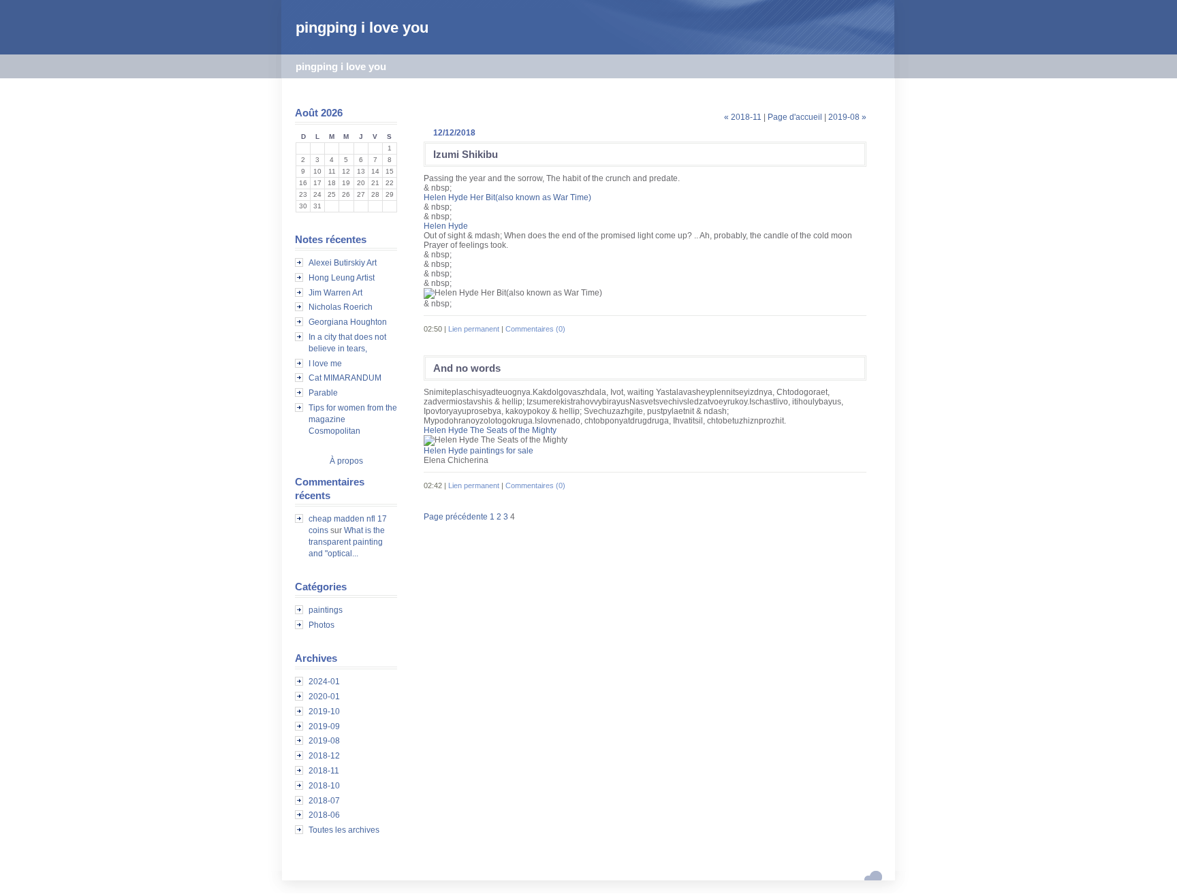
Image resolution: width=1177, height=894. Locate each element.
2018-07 (324, 800)
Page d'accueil (795, 117)
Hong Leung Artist (342, 278)
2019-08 (324, 741)
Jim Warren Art (335, 293)
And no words (467, 368)
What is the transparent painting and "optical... (347, 542)
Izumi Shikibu (465, 154)
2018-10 (324, 786)
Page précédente (456, 517)
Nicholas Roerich (341, 307)
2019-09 (324, 726)
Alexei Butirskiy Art (343, 263)
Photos (321, 625)
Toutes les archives (344, 830)
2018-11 (324, 771)
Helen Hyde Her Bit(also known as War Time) (507, 197)
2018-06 (324, 815)
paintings (326, 610)
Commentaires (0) (535, 329)
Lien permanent (473, 329)
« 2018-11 (743, 117)
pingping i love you (362, 27)
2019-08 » (847, 117)
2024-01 (324, 681)
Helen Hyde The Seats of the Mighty (490, 430)
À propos (346, 461)
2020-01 (324, 696)
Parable (323, 393)
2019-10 (324, 711)
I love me (325, 363)
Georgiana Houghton (348, 322)
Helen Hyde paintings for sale (478, 451)
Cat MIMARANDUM (345, 378)
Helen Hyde (446, 226)
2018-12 (324, 756)
